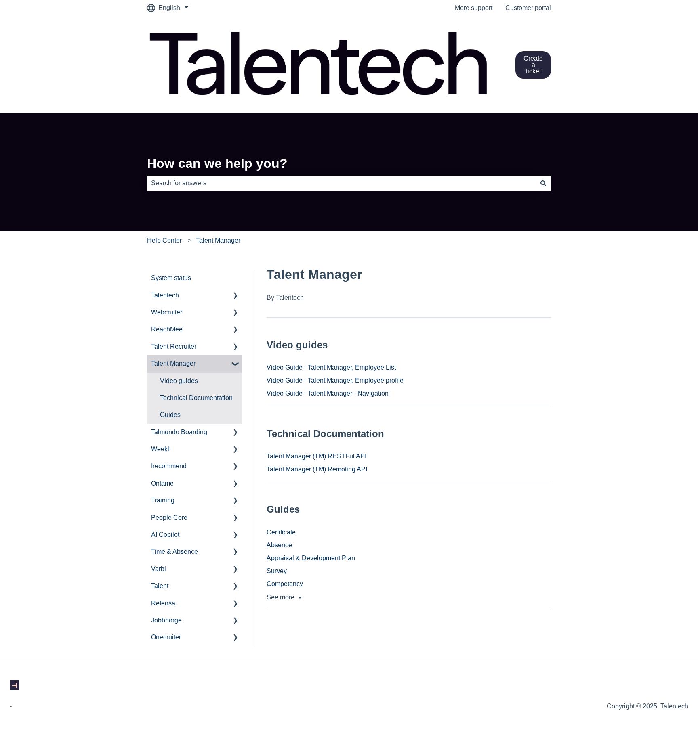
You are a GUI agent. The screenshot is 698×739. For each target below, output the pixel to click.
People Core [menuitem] (169, 517)
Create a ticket (533, 65)
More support (473, 7)
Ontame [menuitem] (162, 483)
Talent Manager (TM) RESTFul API (316, 456)
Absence (279, 545)
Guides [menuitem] (170, 414)
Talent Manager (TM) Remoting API (317, 469)
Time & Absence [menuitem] (174, 551)
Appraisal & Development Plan (311, 558)
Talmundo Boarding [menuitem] (179, 432)
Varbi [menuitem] (158, 568)
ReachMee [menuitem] (167, 329)
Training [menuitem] (162, 500)
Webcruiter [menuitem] (166, 312)
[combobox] (341, 183)
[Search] (543, 183)
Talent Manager (218, 240)
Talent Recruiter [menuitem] (173, 346)
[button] (235, 296)
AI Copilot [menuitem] (165, 534)
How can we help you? (217, 163)
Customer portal (528, 7)
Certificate (281, 532)
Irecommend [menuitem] (169, 466)
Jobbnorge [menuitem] (166, 620)
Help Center (164, 240)
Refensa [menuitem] (163, 603)
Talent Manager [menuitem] (173, 363)
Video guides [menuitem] (179, 380)
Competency (285, 583)
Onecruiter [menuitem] (166, 637)
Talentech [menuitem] (165, 295)
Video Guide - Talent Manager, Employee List (331, 367)
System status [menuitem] (171, 277)
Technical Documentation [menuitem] (196, 397)
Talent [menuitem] (159, 585)
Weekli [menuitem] (161, 449)
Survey (277, 570)
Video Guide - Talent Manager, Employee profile (335, 380)
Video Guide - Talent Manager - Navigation (328, 393)
